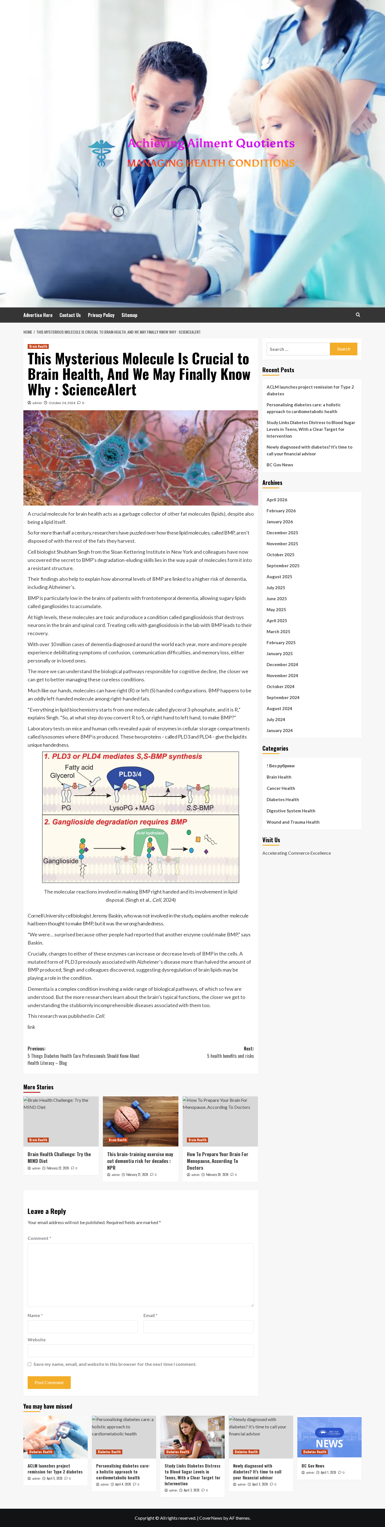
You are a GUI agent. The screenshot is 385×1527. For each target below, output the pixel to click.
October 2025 (281, 554)
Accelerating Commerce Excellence (296, 853)
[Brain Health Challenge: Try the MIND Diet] (61, 1121)
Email (150, 1315)
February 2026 (281, 510)
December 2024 (282, 664)
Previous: (84, 1055)
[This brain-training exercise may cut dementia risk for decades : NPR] (140, 1121)
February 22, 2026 (58, 1168)
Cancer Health (281, 788)
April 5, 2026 (55, 1478)
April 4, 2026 (123, 1484)
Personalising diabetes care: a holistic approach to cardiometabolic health (304, 408)
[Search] (358, 315)
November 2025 (282, 543)
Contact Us (70, 315)
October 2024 (281, 686)
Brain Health (38, 346)
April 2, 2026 (260, 1484)
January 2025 (280, 653)
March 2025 (278, 631)
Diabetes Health (283, 799)
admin (37, 403)
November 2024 (282, 675)
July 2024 (276, 719)
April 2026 (277, 499)
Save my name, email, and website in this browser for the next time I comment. (115, 1364)
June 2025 (277, 598)
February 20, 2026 (217, 1174)
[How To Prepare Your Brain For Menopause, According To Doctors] (220, 1121)
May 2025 (276, 609)
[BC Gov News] (329, 1437)
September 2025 (283, 565)
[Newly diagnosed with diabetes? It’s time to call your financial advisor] (261, 1437)
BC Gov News (280, 464)
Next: (230, 1052)
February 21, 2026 (137, 1174)
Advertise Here (37, 315)
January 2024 (280, 730)
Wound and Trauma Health (293, 822)
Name (35, 1315)
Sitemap (129, 315)
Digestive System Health (291, 810)
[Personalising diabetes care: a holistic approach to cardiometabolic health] (124, 1437)
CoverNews (210, 1518)
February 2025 (281, 642)
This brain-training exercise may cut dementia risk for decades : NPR (140, 1161)
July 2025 (276, 587)
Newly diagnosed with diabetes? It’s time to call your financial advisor (309, 450)
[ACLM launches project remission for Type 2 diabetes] (55, 1437)
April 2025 (277, 620)
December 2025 (282, 532)
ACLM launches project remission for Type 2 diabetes (310, 390)
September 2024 (283, 697)
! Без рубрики (281, 765)
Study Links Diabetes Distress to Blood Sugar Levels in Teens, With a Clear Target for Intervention (311, 429)
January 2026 (280, 521)
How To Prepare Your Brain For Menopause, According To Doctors (217, 1161)
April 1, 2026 (328, 1472)
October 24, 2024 (62, 403)
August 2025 (279, 576)
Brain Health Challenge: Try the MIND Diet (59, 1157)
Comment (39, 1238)
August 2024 (279, 708)
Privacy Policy (101, 315)
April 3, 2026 (192, 1490)
